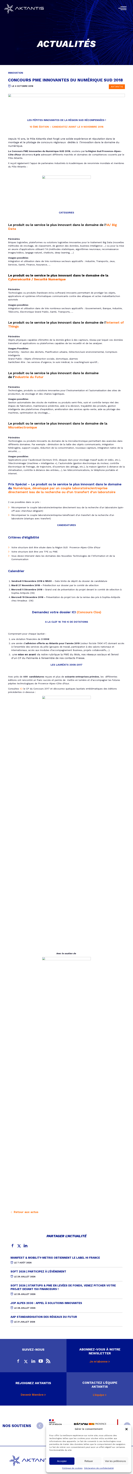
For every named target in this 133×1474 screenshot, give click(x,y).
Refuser (89, 1461)
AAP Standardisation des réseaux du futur (44, 1316)
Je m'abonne (99, 1361)
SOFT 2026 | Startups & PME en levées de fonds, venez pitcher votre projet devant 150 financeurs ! (63, 1287)
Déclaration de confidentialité (99, 1468)
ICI (21, 688)
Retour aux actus (25, 1212)
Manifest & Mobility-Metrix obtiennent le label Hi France (55, 1257)
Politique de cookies (72, 1468)
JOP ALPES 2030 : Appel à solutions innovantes (46, 1303)
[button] (126, 1429)
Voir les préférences (115, 1461)
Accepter (62, 1461)
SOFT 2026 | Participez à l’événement (38, 1271)
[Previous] (39, 1425)
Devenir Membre (32, 1394)
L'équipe (98, 1394)
